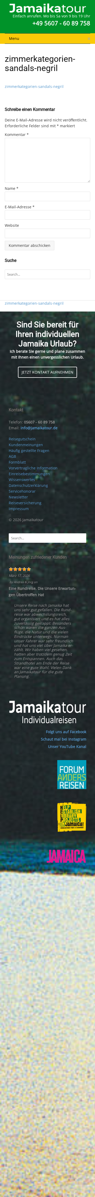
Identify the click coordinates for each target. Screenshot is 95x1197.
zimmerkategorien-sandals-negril (34, 86)
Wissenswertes (22, 479)
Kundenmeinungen (26, 444)
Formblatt (17, 462)
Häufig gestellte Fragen (29, 450)
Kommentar (17, 134)
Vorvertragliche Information (33, 467)
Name (11, 188)
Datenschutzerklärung (28, 485)
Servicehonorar (22, 491)
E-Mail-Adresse (20, 206)
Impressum (19, 508)
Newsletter (18, 496)
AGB (12, 456)
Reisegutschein (22, 438)
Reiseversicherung (25, 502)
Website (12, 225)
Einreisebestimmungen (29, 473)
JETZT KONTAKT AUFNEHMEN (47, 372)
